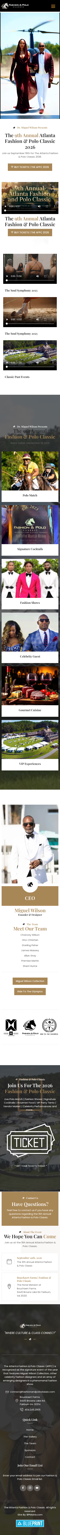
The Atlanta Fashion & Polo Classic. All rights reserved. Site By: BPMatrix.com (30, 1511)
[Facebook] (23, 1488)
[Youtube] (37, 1488)
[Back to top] (54, 1528)
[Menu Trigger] (53, 6)
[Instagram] (30, 1488)
